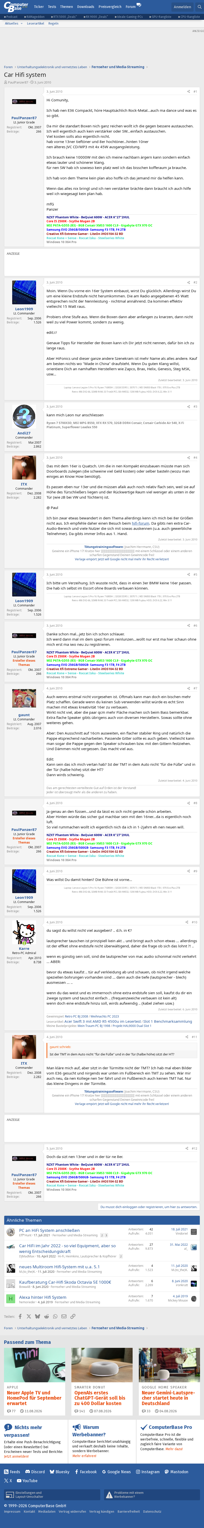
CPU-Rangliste (190, 17)
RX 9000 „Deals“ (97, 17)
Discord (38, 1472)
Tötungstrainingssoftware (103, 547)
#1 (195, 91)
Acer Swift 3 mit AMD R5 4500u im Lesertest (102, 1021)
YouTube (30, 1480)
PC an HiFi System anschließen (49, 1230)
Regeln (53, 23)
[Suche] (199, 7)
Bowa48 (24, 1287)
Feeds (15, 1472)
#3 (195, 406)
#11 (194, 1037)
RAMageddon (36, 17)
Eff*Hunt (25, 1235)
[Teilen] (188, 92)
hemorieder (27, 1302)
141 (81, 1411)
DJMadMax (26, 1256)
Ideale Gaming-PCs (130, 17)
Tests (52, 7)
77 (13, 1411)
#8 (195, 803)
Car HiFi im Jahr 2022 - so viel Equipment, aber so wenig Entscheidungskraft (67, 1248)
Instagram (150, 1472)
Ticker (39, 7)
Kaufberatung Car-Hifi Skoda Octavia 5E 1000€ (65, 1282)
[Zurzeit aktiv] (24, 943)
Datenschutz (152, 1511)
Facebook (88, 1472)
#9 (195, 871)
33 (148, 1411)
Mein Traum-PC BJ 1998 (94, 1026)
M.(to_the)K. (27, 1272)
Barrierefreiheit (128, 1511)
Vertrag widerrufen (72, 1511)
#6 (195, 625)
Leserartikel (35, 23)
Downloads (85, 7)
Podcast (11, 17)
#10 (194, 922)
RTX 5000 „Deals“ (65, 17)
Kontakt (29, 1511)
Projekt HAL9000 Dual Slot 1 (132, 1026)
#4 (195, 457)
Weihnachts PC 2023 (105, 1016)
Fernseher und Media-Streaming (75, 1235)
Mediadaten (46, 1511)
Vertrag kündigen (101, 1511)
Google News (119, 1472)
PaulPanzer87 (18, 82)
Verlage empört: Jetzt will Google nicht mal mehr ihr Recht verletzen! (122, 559)
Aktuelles (11, 23)
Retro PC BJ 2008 (76, 1016)
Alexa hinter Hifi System (42, 1297)
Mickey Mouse (178, 1300)
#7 (195, 688)
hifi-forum (140, 523)
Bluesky (62, 1472)
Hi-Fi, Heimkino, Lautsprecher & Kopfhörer (87, 1256)
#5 (195, 574)
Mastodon (179, 1472)
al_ (186, 1248)
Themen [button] (66, 7)
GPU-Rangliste (161, 17)
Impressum (12, 1511)
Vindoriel (182, 1233)
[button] (21, 23)
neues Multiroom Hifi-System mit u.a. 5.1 (59, 1267)
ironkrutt (182, 1285)
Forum (131, 7)
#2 (195, 282)
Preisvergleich (110, 7)
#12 (194, 1148)
